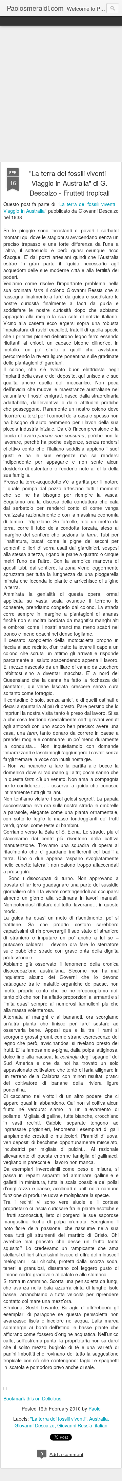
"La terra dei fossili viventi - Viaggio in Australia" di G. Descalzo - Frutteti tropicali (69, 183)
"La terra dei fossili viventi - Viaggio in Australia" (61, 207)
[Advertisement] (61, 94)
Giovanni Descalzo (35, 1425)
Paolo (94, 1408)
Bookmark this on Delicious (32, 1398)
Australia (98, 1418)
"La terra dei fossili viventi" (58, 1418)
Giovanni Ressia (74, 1425)
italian (101, 1425)
